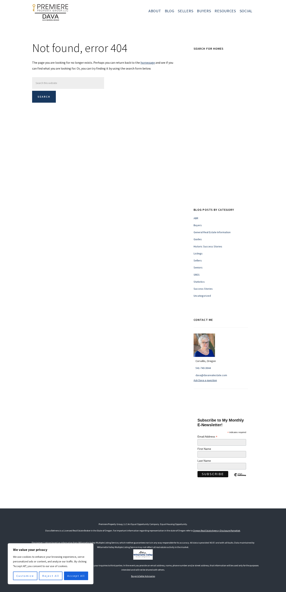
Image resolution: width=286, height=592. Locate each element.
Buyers (198, 225)
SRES (197, 274)
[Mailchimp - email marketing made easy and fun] (240, 477)
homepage (147, 62)
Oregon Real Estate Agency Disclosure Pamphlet (216, 530)
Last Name (204, 460)
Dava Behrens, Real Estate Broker (68, 11)
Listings (198, 253)
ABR (196, 218)
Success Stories (203, 288)
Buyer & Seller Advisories (143, 576)
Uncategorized (202, 295)
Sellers (198, 260)
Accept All (76, 576)
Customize (25, 576)
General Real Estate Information (212, 232)
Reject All (50, 576)
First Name (204, 448)
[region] (50, 563)
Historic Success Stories (208, 246)
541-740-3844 (203, 368)
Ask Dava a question (205, 380)
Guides (198, 239)
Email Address (207, 436)
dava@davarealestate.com (211, 375)
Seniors (198, 267)
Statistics (199, 281)
